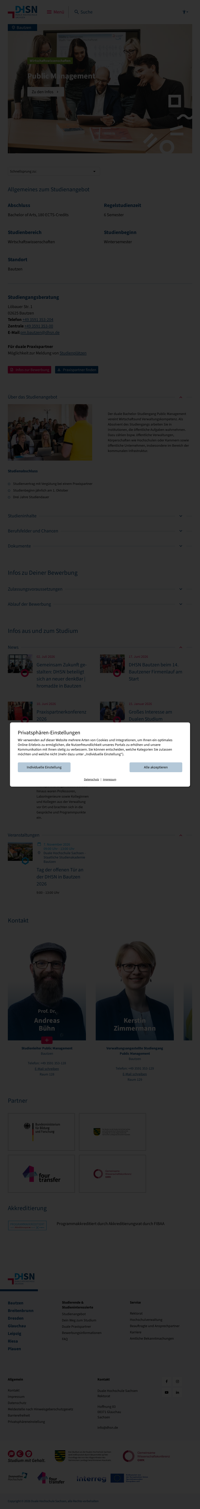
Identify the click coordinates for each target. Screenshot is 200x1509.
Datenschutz (91, 779)
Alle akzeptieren (156, 767)
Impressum (109, 779)
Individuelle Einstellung (44, 767)
